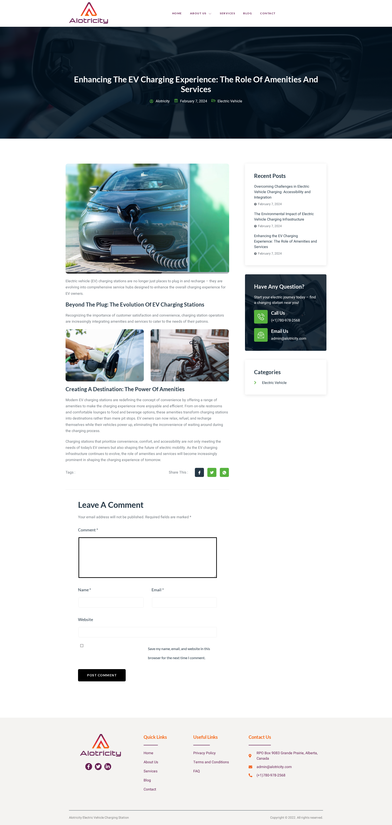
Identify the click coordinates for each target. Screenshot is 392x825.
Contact (268, 13)
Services (227, 13)
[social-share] (199, 472)
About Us (198, 13)
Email (158, 589)
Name (84, 589)
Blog (247, 13)
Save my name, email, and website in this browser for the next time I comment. (179, 653)
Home (177, 13)
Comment (88, 529)
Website (85, 619)
